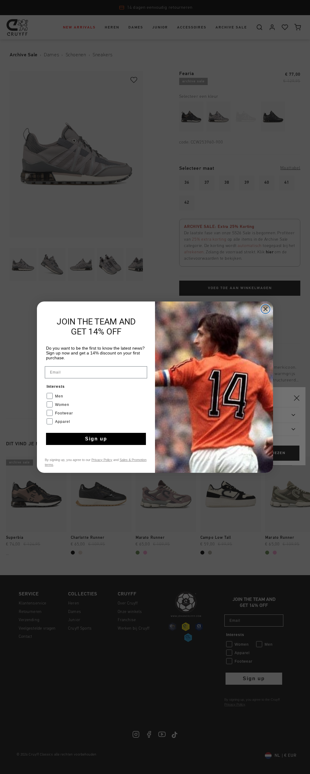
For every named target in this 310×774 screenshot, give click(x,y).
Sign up (96, 438)
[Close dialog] (265, 309)
